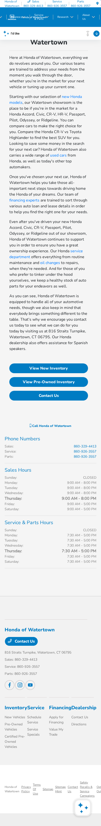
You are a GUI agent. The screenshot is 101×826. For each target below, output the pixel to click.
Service (35, 707)
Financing (60, 707)
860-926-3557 (85, 451)
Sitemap (48, 789)
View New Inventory (48, 368)
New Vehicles (15, 717)
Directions (79, 724)
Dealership (83, 707)
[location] (97, 4)
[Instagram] (20, 685)
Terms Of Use (37, 789)
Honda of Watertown (12, 789)
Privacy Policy (26, 789)
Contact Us (49, 395)
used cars (58, 155)
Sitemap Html (60, 789)
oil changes (50, 262)
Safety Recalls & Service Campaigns (87, 789)
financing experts (24, 200)
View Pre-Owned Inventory (49, 382)
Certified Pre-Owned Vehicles (15, 741)
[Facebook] (9, 685)
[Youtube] (30, 685)
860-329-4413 (85, 446)
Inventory (16, 707)
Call (51, 426)
